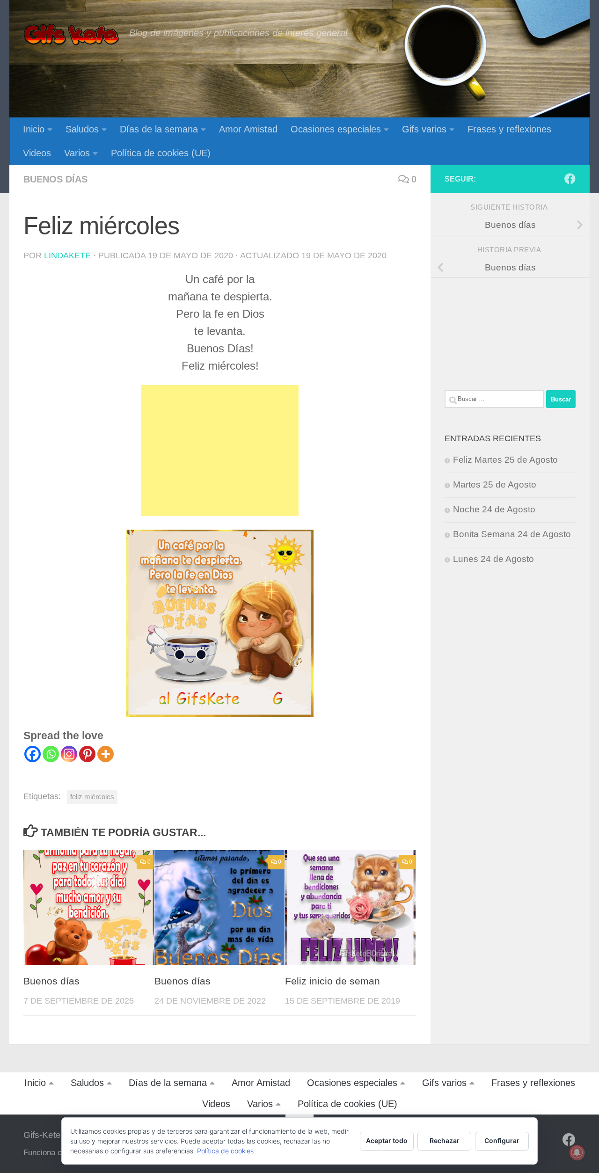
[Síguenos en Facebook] (570, 178)
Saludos (82, 129)
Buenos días (55, 179)
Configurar (501, 1140)
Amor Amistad (248, 129)
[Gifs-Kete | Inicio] (71, 35)
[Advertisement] (220, 450)
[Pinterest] (87, 754)
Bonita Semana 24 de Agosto (512, 534)
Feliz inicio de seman (332, 981)
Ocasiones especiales (336, 129)
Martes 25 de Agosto (494, 484)
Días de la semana (159, 129)
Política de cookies (225, 1151)
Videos (37, 153)
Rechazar (445, 1140)
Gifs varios (424, 129)
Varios (77, 153)
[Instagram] (69, 754)
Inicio (33, 129)
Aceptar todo (387, 1140)
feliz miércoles (92, 797)
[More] (105, 754)
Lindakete (67, 255)
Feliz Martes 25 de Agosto (505, 460)
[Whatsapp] (51, 754)
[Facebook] (32, 754)
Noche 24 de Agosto (494, 509)
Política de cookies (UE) (161, 153)
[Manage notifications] (577, 1152)
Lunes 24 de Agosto (493, 559)
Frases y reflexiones (509, 129)
